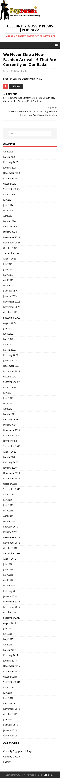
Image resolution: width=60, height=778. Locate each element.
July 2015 (7, 719)
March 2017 (9, 649)
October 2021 (10, 376)
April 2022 (8, 344)
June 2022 (8, 333)
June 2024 (8, 205)
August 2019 (9, 494)
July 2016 (7, 692)
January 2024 (10, 231)
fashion (16, 86)
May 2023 (8, 274)
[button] (55, 45)
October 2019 (10, 483)
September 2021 (11, 381)
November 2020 (11, 435)
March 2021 (9, 414)
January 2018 (10, 596)
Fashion (7, 761)
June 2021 (8, 398)
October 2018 (10, 548)
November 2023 (11, 242)
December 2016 (11, 665)
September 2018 (11, 553)
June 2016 (8, 698)
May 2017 (8, 639)
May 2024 (8, 210)
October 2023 (10, 248)
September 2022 (11, 317)
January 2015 (10, 730)
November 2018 (11, 542)
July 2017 (7, 628)
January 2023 (10, 296)
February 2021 (10, 419)
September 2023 (11, 253)
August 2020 (9, 451)
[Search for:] (30, 133)
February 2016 (10, 703)
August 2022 (9, 322)
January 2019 (10, 531)
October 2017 (10, 612)
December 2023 (11, 237)
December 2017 (11, 601)
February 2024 (10, 226)
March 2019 (9, 521)
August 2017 (9, 623)
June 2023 (8, 269)
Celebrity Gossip (11, 756)
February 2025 (10, 162)
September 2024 (11, 188)
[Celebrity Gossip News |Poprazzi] (21, 18)
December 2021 (11, 365)
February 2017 (10, 655)
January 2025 (10, 167)
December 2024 (11, 172)
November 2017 (11, 607)
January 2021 (10, 424)
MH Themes (49, 775)
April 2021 (8, 408)
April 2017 (8, 644)
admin (26, 71)
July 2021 (7, 392)
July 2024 (7, 199)
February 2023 (10, 290)
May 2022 (8, 339)
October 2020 (10, 440)
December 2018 (11, 537)
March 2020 (9, 456)
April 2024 (8, 215)
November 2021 (11, 371)
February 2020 (10, 462)
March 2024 (9, 221)
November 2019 (11, 478)
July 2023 (7, 264)
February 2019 (10, 526)
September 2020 (11, 446)
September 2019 (11, 489)
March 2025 (9, 156)
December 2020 (11, 430)
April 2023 (8, 280)
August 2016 (9, 687)
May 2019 (8, 510)
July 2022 (7, 328)
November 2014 (11, 735)
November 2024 (11, 178)
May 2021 (8, 403)
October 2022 (10, 312)
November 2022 (11, 306)
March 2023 (9, 285)
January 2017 (10, 660)
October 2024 (10, 183)
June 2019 (8, 505)
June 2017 (8, 633)
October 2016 (10, 676)
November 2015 (11, 708)
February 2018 (10, 590)
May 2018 (8, 574)
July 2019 (7, 499)
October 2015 (10, 714)
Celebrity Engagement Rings (17, 751)
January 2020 (10, 467)
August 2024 (9, 194)
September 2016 (11, 681)
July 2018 (7, 564)
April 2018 (8, 580)
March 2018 (9, 585)
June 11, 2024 (12, 71)
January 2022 (10, 360)
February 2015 (10, 724)
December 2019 (11, 473)
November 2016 (11, 671)
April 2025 (8, 151)
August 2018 (9, 558)
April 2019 (8, 515)
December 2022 (11, 301)
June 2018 (8, 569)
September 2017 (11, 617)
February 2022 (10, 355)
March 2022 (9, 349)
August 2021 (9, 387)
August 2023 (9, 258)
